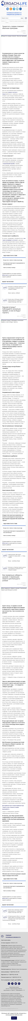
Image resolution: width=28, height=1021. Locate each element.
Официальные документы (14, 14)
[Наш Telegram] (16, 983)
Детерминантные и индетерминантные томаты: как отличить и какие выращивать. (13, 807)
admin (24, 33)
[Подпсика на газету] (19, 983)
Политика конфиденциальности (9, 1008)
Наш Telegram (14, 9)
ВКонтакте (5, 275)
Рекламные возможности (13, 937)
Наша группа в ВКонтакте (7, 9)
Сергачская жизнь (14, 4)
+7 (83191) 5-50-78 (14, 971)
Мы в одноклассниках (11, 9)
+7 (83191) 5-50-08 (13, 974)
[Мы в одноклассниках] (12, 983)
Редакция (8, 935)
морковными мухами (9, 163)
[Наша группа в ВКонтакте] (9, 983)
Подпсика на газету (20, 9)
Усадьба (23, 30)
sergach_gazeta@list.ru (17, 9)
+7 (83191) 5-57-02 (16, 977)
